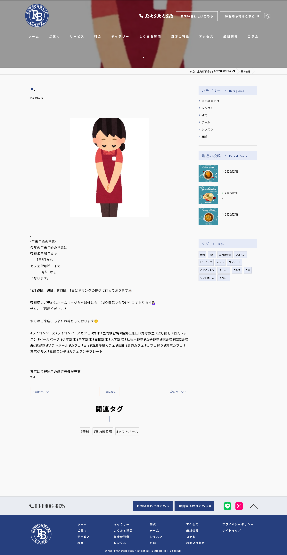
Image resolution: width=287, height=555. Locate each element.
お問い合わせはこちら (197, 16)
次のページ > (178, 392)
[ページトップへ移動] (254, 506)
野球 (32, 377)
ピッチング (206, 262)
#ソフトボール (127, 431)
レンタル (207, 108)
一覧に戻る (109, 392)
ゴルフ (237, 270)
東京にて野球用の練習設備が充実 (55, 371)
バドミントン (207, 270)
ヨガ (247, 270)
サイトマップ (231, 530)
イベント (224, 277)
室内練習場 (225, 254)
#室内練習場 (103, 431)
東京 (212, 254)
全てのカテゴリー (213, 101)
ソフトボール (207, 277)
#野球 (85, 431)
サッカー (224, 270)
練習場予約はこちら (240, 16)
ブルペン (240, 254)
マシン (220, 262)
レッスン (207, 129)
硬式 (204, 115)
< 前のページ (41, 392)
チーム (205, 122)
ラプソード (235, 262)
